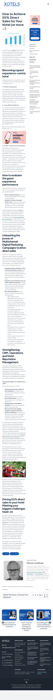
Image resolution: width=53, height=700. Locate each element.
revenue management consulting (34, 572)
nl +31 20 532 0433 (7, 654)
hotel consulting (39, 574)
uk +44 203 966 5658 (6, 657)
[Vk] (44, 597)
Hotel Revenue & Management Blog (25, 586)
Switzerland (21, 673)
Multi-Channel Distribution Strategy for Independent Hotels (26, 626)
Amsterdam (17, 672)
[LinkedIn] (40, 595)
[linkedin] (26, 682)
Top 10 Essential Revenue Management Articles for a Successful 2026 (35, 96)
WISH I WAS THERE (42, 672)
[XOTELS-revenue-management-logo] (12, 0)
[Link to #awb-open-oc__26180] (48, 4)
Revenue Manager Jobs (20, 643)
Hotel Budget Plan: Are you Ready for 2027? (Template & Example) (44, 625)
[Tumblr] (45, 595)
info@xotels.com (9, 647)
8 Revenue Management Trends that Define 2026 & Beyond (35, 67)
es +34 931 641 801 (7, 660)
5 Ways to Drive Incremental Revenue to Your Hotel (35, 108)
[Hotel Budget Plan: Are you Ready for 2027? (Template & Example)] (43, 610)
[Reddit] (38, 595)
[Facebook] (33, 595)
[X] (35, 595)
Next (47, 589)
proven (20, 210)
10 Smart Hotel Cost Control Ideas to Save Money (34, 72)
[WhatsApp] (42, 595)
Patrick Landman (35, 563)
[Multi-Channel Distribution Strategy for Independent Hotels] (26, 610)
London (32, 672)
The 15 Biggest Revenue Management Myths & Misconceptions (32, 663)
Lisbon (28, 672)
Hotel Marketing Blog (11, 586)
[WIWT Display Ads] (14, 131)
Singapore (27, 673)
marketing (5, 522)
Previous (5, 589)
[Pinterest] (47, 595)
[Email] (47, 597)
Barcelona (23, 672)
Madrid (16, 673)
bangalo (39, 673)
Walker (14, 50)
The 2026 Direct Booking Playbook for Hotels (9, 625)
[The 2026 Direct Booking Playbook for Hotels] (9, 610)
